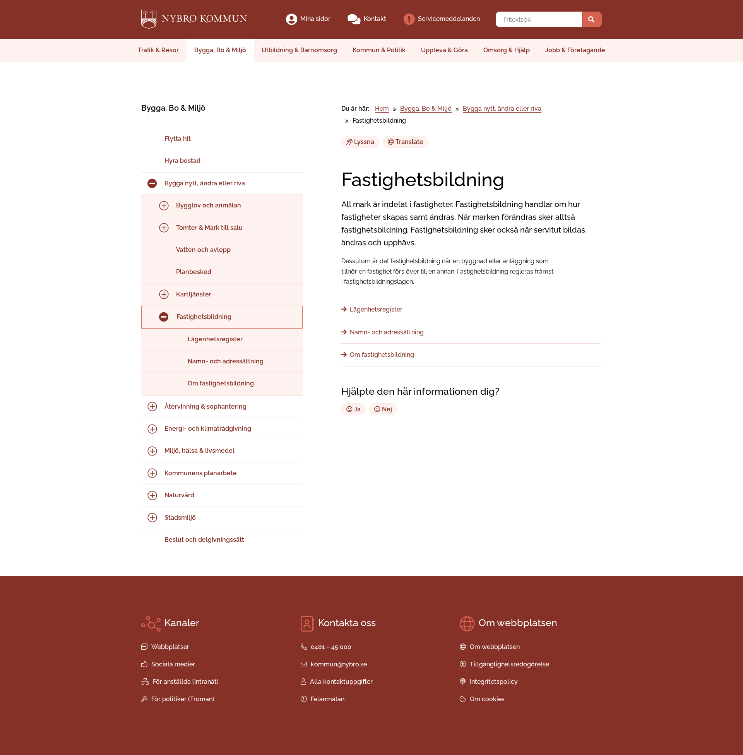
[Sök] (592, 19)
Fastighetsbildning (203, 316)
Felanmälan (327, 699)
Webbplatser (170, 647)
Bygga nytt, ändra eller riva (204, 183)
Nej (386, 409)
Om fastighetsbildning (221, 383)
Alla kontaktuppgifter (341, 681)
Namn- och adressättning (226, 361)
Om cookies (487, 699)
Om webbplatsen (495, 647)
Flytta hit (177, 138)
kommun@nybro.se (339, 664)
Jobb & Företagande (575, 50)
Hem (382, 108)
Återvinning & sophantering (205, 406)
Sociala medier (173, 664)
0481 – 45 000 (331, 647)
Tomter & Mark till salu (209, 227)
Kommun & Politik (379, 50)
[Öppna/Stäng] (152, 184)
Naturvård (179, 495)
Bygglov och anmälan (208, 205)
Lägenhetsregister (215, 339)
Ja (357, 409)
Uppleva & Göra (444, 50)
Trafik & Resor (158, 50)
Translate (408, 142)
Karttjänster (193, 294)
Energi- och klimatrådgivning (207, 428)
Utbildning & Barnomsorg (299, 50)
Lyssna (363, 142)
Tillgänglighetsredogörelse (509, 664)
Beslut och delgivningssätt (204, 539)
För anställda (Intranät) (186, 681)
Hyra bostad (182, 160)
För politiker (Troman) (182, 699)
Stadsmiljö (180, 517)
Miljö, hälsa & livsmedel (199, 450)
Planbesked (193, 272)
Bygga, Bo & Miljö (220, 50)
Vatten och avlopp (203, 249)
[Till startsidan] (200, 19)
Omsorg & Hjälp (506, 50)
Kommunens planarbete (200, 473)
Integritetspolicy (494, 681)
